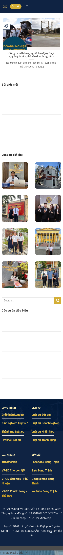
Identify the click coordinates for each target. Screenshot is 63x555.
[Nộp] (57, 300)
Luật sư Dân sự (11, 348)
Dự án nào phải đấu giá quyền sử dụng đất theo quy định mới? (30, 143)
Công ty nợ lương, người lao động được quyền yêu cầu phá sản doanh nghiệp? (32, 55)
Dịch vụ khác (9, 321)
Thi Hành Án (9, 375)
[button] (27, 6)
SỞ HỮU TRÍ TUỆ (12, 368)
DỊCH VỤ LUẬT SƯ (13, 328)
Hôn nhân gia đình (13, 334)
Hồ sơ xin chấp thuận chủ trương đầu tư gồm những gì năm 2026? (29, 120)
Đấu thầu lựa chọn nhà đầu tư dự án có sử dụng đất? (31, 131)
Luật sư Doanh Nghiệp (15, 355)
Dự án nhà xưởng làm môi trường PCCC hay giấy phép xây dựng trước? (31, 109)
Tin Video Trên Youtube (16, 382)
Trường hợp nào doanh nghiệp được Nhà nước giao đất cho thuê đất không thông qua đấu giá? (31, 97)
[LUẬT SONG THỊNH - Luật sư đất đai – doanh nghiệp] (5, 6)
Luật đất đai (9, 341)
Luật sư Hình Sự (11, 361)
